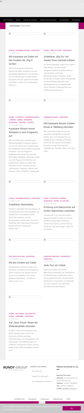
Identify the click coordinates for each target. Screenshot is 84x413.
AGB (68, 399)
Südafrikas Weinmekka (21, 204)
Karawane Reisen (22, 50)
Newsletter (76, 20)
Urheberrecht (19, 399)
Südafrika (35, 50)
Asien (46, 198)
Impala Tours (55, 50)
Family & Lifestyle (30, 20)
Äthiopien (19, 117)
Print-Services (37, 371)
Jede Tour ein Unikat (54, 265)
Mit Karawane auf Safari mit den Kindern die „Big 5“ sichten (23, 60)
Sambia (20, 120)
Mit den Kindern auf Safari (22, 262)
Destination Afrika (17, 256)
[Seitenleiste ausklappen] (2, 26)
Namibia (13, 120)
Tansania (22, 122)
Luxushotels (64, 20)
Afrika (11, 50)
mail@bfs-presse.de (69, 388)
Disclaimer (32, 399)
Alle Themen (8, 20)
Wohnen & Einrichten (48, 20)
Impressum (44, 399)
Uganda (30, 122)
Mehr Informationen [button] (23, 409)
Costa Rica (53, 198)
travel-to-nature (61, 201)
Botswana (19, 313)
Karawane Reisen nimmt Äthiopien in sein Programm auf (23, 132)
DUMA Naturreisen (51, 256)
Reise (18, 20)
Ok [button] (72, 408)
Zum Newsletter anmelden (42, 381)
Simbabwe (28, 120)
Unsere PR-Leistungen (40, 376)
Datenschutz (58, 399)
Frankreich (65, 256)
